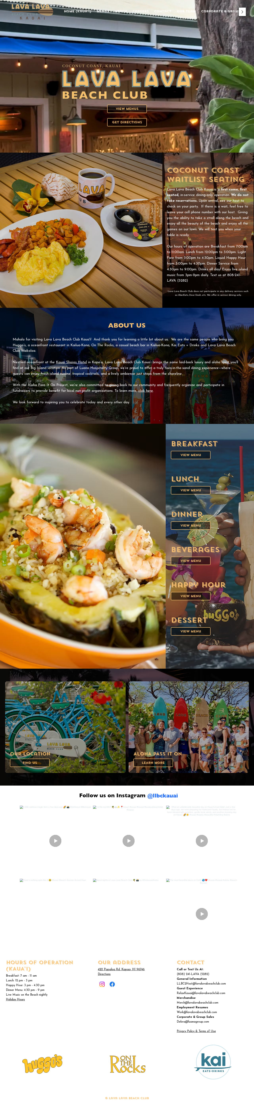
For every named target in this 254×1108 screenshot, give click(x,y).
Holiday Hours (15, 999)
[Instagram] (102, 984)
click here (145, 391)
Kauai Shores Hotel (71, 362)
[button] (30, 763)
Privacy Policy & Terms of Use (196, 1031)
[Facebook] (112, 984)
